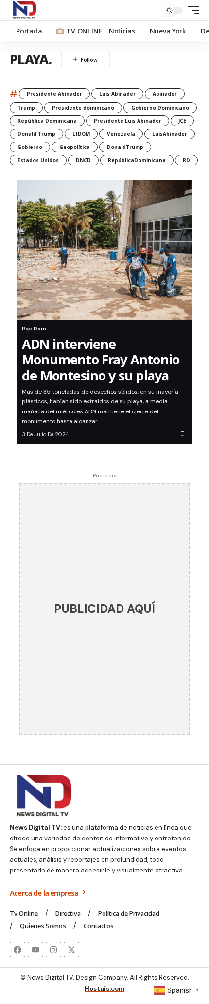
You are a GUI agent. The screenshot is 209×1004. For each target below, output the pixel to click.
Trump (26, 107)
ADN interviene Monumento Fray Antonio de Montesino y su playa (100, 359)
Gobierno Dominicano (160, 107)
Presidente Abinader (54, 93)
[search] (148, 10)
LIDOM (81, 134)
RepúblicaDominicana (137, 160)
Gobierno (29, 147)
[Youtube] (35, 949)
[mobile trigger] (191, 10)
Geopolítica (74, 147)
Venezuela (121, 134)
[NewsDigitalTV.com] (24, 10)
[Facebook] (17, 949)
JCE (182, 120)
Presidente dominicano (83, 107)
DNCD (83, 160)
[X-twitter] (71, 949)
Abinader (165, 93)
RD (186, 160)
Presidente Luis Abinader (127, 120)
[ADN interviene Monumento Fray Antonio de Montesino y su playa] (104, 250)
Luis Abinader (117, 93)
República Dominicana (47, 120)
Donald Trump (36, 134)
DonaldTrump (125, 147)
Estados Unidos (38, 160)
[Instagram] (53, 949)
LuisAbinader (169, 134)
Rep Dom (34, 328)
